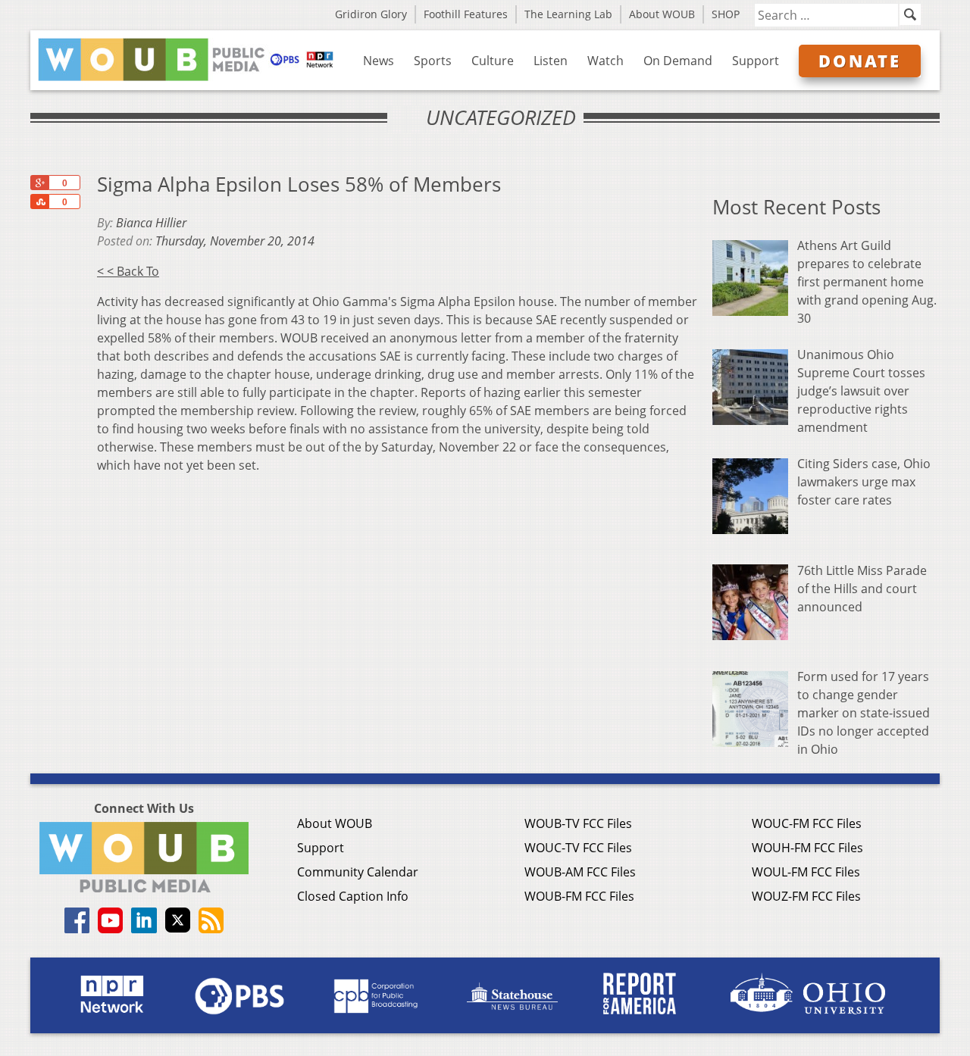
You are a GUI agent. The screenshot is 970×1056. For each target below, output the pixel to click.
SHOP (726, 14)
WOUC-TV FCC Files (578, 847)
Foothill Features (466, 14)
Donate (859, 60)
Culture (492, 60)
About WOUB (662, 14)
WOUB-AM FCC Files (580, 872)
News (378, 60)
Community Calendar (357, 872)
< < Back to (128, 271)
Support (755, 60)
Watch (605, 60)
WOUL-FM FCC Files (806, 872)
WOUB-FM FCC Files (579, 896)
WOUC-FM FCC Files (807, 823)
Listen (551, 60)
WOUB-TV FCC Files (578, 823)
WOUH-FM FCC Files (807, 847)
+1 (39, 182)
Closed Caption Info (352, 896)
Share (39, 201)
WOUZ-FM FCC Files (806, 896)
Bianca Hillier (151, 222)
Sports (433, 60)
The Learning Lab (568, 14)
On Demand (677, 60)
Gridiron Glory (371, 14)
